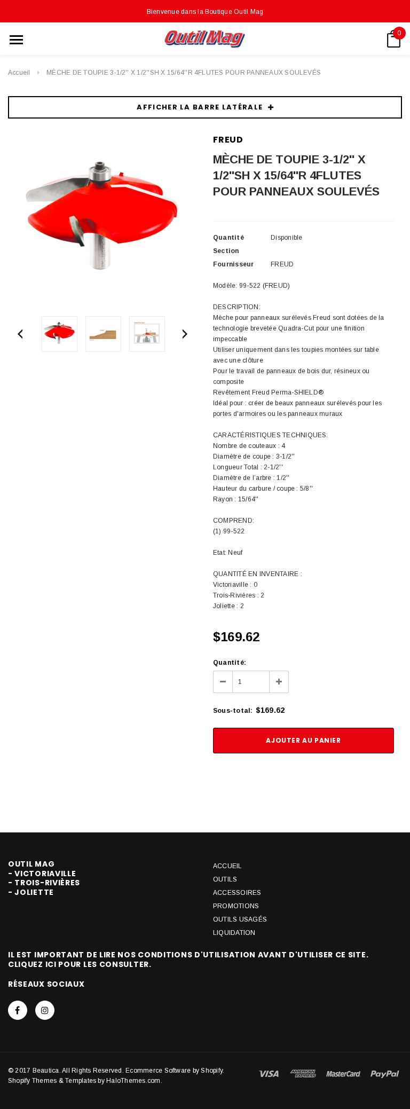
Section (226, 251)
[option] (102, 221)
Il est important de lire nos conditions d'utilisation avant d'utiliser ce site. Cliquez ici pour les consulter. (188, 959)
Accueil (19, 72)
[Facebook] (17, 1010)
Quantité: (229, 662)
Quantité (228, 237)
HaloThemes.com (133, 1080)
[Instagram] (44, 1010)
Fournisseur (233, 264)
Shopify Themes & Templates (52, 1080)
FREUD (228, 139)
